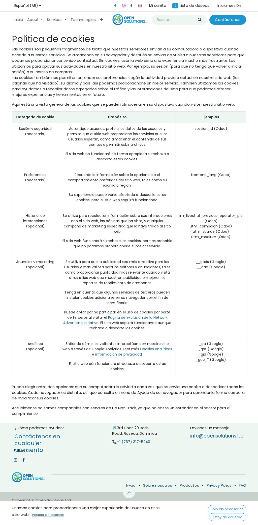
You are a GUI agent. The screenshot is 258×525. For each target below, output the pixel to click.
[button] (129, 492)
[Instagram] (123, 6)
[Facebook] (115, 6)
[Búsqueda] (199, 20)
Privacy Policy (219, 485)
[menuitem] (18, 20)
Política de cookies (48, 514)
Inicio (131, 485)
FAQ (242, 485)
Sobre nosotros (157, 485)
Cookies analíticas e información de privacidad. (132, 351)
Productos (189, 485)
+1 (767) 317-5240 (133, 441)
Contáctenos (227, 19)
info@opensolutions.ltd (217, 435)
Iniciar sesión (229, 5)
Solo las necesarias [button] (227, 509)
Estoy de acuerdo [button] (227, 517)
